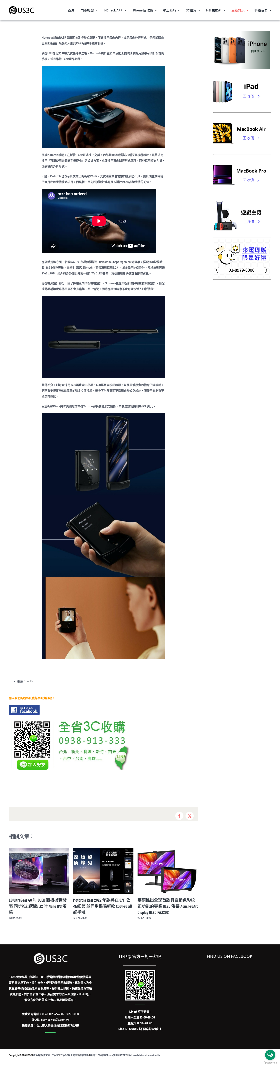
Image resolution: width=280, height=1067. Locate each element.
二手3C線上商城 (69, 1055)
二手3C (55, 1055)
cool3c (30, 681)
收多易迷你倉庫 (41, 1055)
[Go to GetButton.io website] (270, 1062)
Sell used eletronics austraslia (144, 1055)
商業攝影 (84, 1055)
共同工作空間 (97, 1055)
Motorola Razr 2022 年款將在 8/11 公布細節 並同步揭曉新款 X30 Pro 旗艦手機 (102, 906)
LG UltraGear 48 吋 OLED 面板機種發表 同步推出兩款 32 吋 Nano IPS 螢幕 (38, 906)
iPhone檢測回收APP (116, 1055)
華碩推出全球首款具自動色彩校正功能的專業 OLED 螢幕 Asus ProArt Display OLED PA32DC (168, 906)
